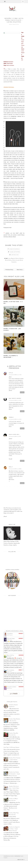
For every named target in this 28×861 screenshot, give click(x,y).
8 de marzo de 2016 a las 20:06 (15, 468)
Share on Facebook (14, 249)
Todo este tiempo (11, 638)
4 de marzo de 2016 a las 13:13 (15, 419)
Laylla (11, 372)
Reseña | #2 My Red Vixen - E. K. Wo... (13, 302)
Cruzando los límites (11, 686)
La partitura (10, 633)
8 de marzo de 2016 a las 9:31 (15, 436)
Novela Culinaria (19, 258)
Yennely (11, 417)
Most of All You (10, 655)
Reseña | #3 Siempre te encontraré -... (11, 356)
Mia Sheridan (9, 656)
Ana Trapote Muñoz (15, 398)
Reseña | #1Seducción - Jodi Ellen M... (12, 329)
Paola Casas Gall (14, 434)
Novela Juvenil (16, 260)
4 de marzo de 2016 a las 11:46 (15, 374)
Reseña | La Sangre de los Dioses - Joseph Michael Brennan (14, 829)
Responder (22, 392)
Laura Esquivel (11, 258)
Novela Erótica (8, 260)
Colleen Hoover (10, 671)
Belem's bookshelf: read (14, 630)
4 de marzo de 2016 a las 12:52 (15, 400)
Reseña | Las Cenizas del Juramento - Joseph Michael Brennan (14, 774)
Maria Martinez (10, 688)
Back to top (21, 859)
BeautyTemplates (11, 856)
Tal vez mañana (10, 670)
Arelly (11, 466)
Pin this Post (15, 254)
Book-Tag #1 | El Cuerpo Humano (11, 747)
